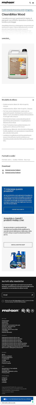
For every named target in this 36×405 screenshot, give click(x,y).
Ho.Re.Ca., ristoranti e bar (8, 326)
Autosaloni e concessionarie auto (11, 325)
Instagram (4, 378)
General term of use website (9, 368)
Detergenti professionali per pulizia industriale (14, 343)
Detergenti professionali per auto (11, 337)
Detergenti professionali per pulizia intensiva (14, 344)
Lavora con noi (6, 361)
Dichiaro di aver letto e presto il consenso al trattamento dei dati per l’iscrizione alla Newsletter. (19, 301)
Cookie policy (5, 369)
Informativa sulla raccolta (8, 403)
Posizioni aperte (6, 363)
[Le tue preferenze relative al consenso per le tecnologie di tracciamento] (33, 402)
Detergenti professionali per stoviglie (12, 341)
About (3, 354)
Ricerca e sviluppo (7, 356)
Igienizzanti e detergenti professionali (12, 347)
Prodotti (4, 9)
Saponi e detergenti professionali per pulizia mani (15, 346)
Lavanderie (5, 330)
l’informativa (18, 300)
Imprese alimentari (7, 332)
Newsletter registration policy (9, 371)
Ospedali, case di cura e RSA (10, 329)
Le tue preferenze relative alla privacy (19, 399)
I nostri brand (5, 358)
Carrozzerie (5, 323)
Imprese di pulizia (7, 328)
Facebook (4, 379)
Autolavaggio (5, 320)
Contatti (4, 360)
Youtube (4, 380)
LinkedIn (4, 382)
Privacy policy (5, 372)
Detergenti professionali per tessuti (11, 340)
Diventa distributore (7, 357)
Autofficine (5, 322)
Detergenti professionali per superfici (15, 9)
